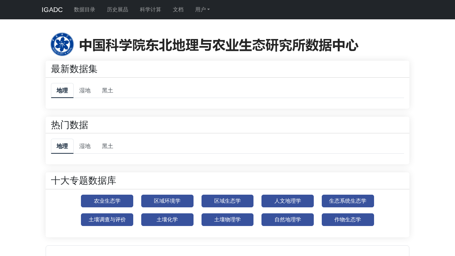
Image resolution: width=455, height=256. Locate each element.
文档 (178, 9)
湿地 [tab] (85, 90)
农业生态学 (107, 201)
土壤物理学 (227, 219)
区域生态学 (227, 201)
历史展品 (117, 9)
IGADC (52, 9)
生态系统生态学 (347, 201)
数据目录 (84, 9)
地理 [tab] (62, 90)
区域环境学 (167, 201)
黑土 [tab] (107, 90)
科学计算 (150, 9)
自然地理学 (287, 219)
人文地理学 (287, 201)
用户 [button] (200, 9)
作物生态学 (347, 219)
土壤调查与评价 (107, 219)
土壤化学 (167, 219)
